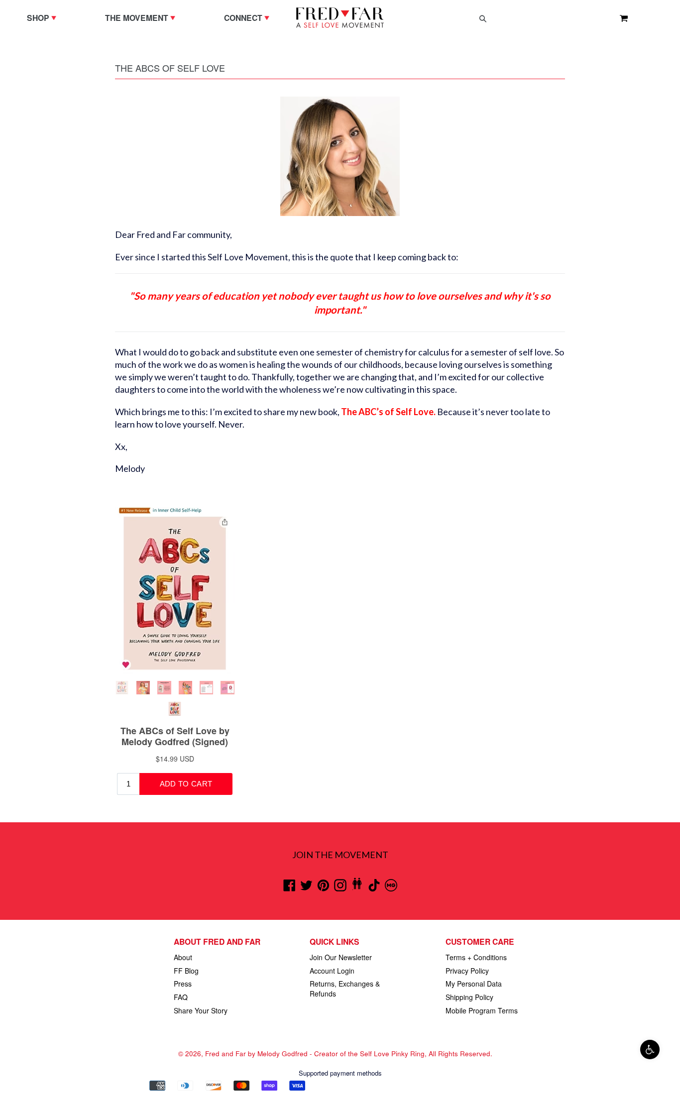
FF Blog (186, 971)
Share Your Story (200, 1010)
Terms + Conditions (476, 957)
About (183, 957)
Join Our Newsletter (341, 957)
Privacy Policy (467, 971)
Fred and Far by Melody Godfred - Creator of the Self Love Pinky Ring (315, 1053)
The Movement (142, 17)
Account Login (332, 971)
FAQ (181, 997)
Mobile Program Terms (482, 1010)
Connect (249, 17)
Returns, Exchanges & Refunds (345, 988)
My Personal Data (474, 984)
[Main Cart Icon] (619, 17)
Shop (44, 17)
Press (183, 984)
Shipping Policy (469, 997)
